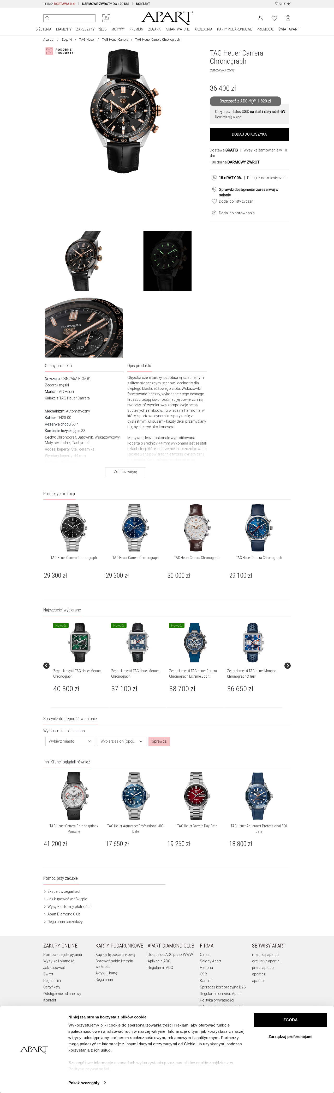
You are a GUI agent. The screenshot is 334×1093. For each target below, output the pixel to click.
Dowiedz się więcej (228, 117)
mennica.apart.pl (265, 954)
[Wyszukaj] (47, 18)
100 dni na (235, 162)
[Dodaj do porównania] (212, 212)
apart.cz (258, 974)
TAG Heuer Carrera (115, 39)
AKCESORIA (203, 29)
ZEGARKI (155, 29)
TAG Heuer (87, 39)
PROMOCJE (265, 29)
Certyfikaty (51, 987)
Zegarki (67, 39)
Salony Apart (210, 961)
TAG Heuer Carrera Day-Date (197, 826)
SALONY (284, 4)
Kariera (206, 981)
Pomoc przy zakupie (60, 878)
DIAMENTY (63, 29)
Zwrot (48, 974)
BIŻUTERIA (43, 29)
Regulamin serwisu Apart (220, 994)
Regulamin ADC (160, 968)
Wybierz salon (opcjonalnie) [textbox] (118, 741)
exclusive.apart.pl (266, 961)
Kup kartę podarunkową (115, 954)
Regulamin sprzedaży (65, 922)
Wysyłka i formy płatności (68, 906)
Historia (206, 968)
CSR (203, 974)
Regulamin (52, 981)
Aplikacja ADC (159, 961)
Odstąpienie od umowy (62, 994)
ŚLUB (103, 29)
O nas (205, 954)
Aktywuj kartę (106, 973)
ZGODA (290, 1020)
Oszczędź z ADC (245, 101)
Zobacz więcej (126, 472)
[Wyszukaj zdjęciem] (106, 18)
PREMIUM (136, 29)
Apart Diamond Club (63, 914)
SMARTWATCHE (178, 29)
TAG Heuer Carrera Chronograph (74, 558)
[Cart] (288, 18)
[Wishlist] (274, 18)
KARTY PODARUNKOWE (234, 29)
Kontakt (49, 1000)
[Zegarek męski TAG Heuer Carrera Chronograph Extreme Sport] (195, 643)
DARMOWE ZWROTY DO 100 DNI (105, 4)
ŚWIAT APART (288, 29)
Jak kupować (54, 968)
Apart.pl (48, 39)
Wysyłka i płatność (58, 961)
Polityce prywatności (88, 1069)
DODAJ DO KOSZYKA (249, 134)
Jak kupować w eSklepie (67, 899)
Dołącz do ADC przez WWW (170, 954)
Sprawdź (159, 741)
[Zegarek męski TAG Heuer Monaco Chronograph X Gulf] (253, 643)
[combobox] (70, 741)
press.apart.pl (263, 968)
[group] (80, 666)
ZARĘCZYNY (85, 29)
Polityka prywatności (217, 1000)
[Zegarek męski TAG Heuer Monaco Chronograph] (80, 643)
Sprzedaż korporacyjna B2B (223, 987)
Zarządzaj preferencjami (290, 1036)
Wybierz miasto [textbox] (61, 741)
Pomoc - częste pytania (62, 954)
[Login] (260, 18)
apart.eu (258, 981)
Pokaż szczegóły (83, 1082)
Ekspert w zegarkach (64, 891)
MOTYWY (118, 29)
